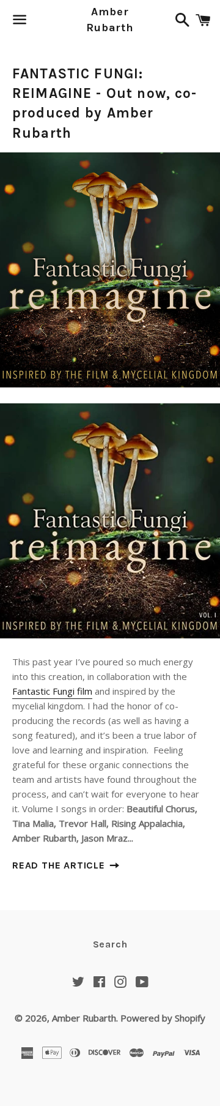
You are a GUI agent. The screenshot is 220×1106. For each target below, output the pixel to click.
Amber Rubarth (110, 19)
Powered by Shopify (162, 1018)
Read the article (60, 865)
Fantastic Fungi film (52, 691)
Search (110, 944)
